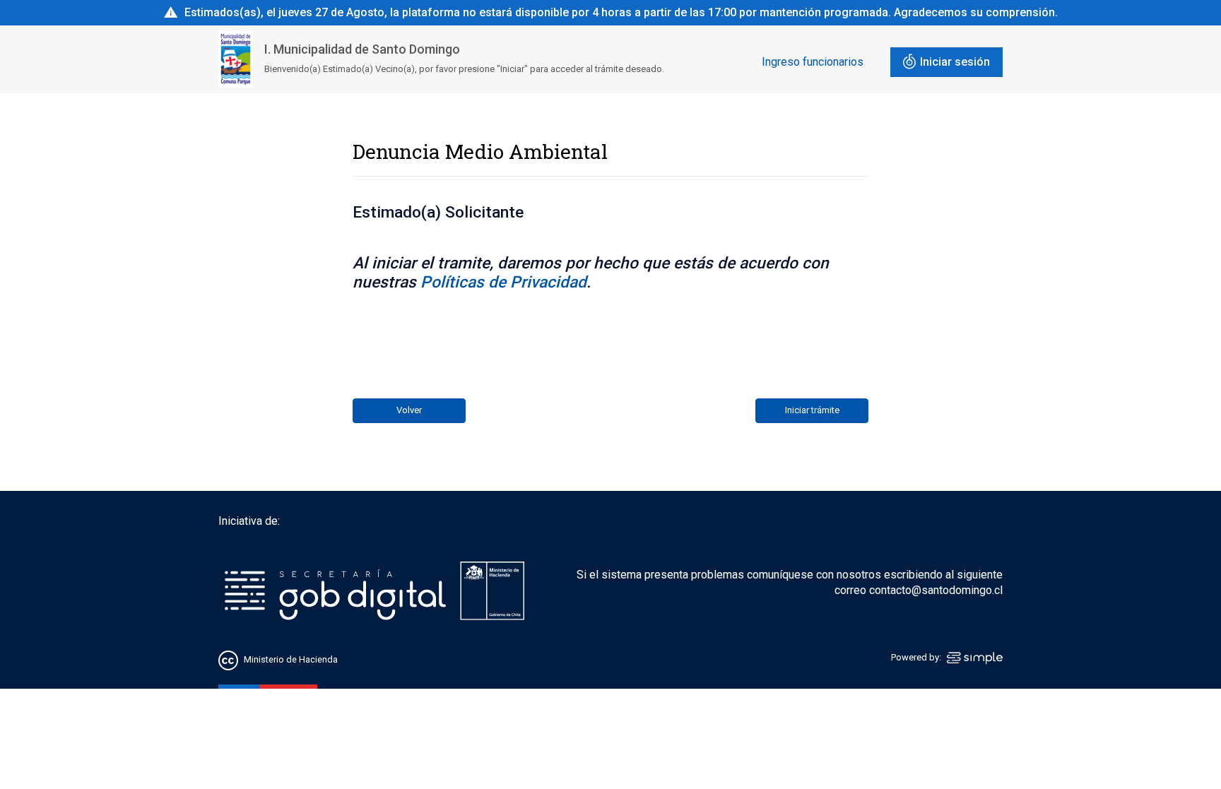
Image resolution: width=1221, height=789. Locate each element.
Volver (409, 410)
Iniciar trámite (812, 410)
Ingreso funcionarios (812, 62)
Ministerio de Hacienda (291, 660)
